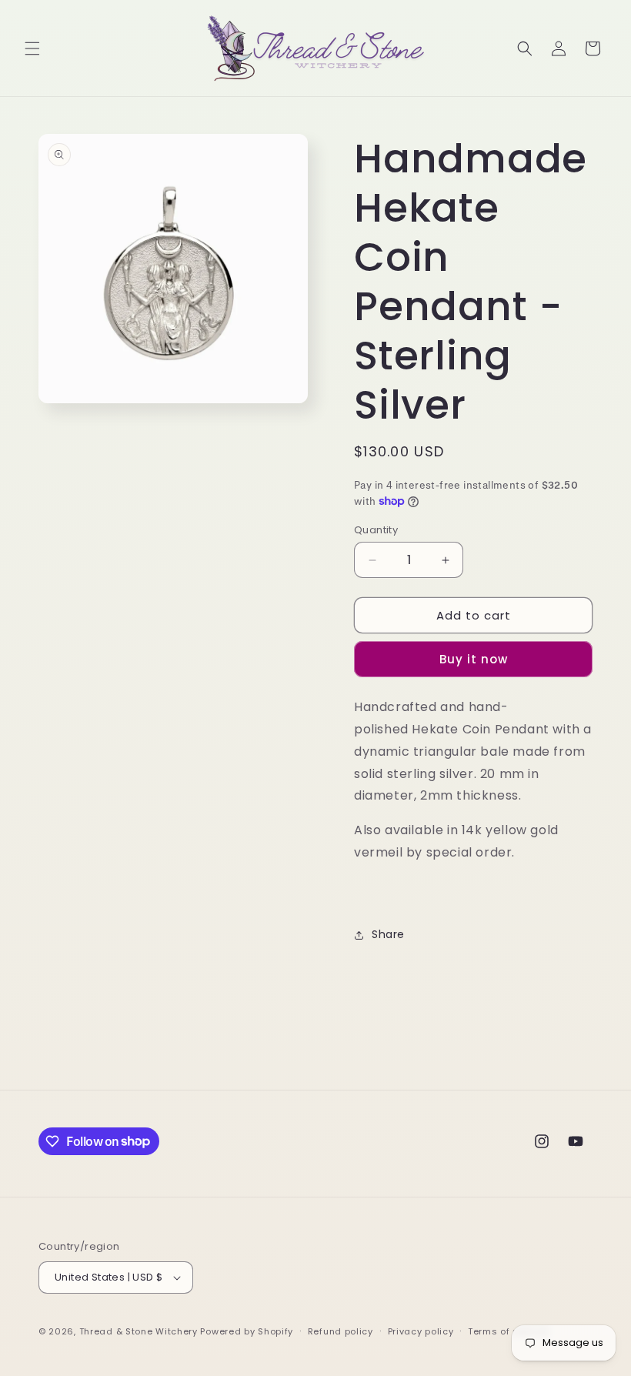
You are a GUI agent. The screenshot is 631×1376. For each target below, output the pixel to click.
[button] (32, 48)
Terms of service (508, 1331)
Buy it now (473, 659)
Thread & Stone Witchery (138, 1331)
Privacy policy (421, 1331)
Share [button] (388, 934)
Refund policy (340, 1331)
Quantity (376, 530)
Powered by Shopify (246, 1331)
